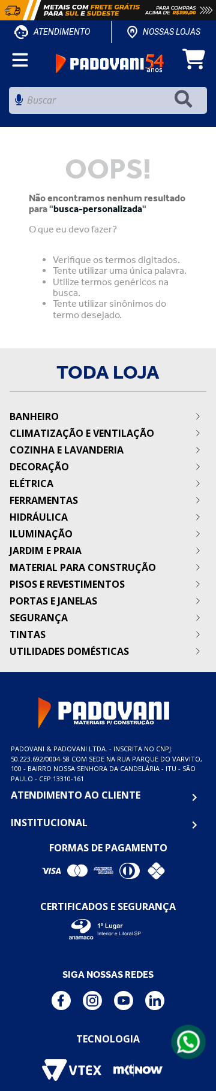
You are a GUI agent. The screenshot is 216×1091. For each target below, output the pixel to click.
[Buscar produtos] (186, 100)
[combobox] (108, 103)
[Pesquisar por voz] (18, 103)
